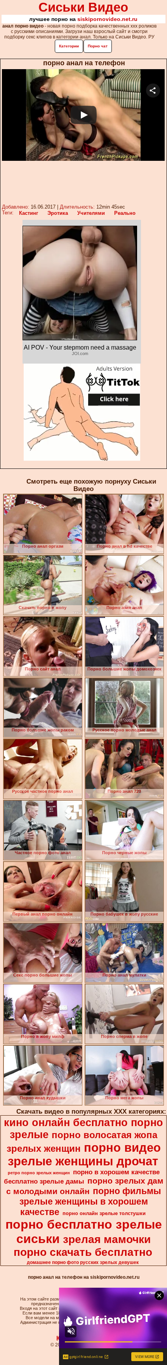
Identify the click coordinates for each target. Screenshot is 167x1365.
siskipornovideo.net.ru (107, 19)
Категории (69, 46)
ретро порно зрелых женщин (39, 1172)
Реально (125, 213)
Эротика (57, 213)
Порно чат (98, 46)
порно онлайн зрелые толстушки (104, 1213)
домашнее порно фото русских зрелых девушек (83, 1262)
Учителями (91, 213)
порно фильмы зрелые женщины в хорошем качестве (90, 1201)
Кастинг (28, 213)
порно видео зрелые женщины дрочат (84, 1154)
